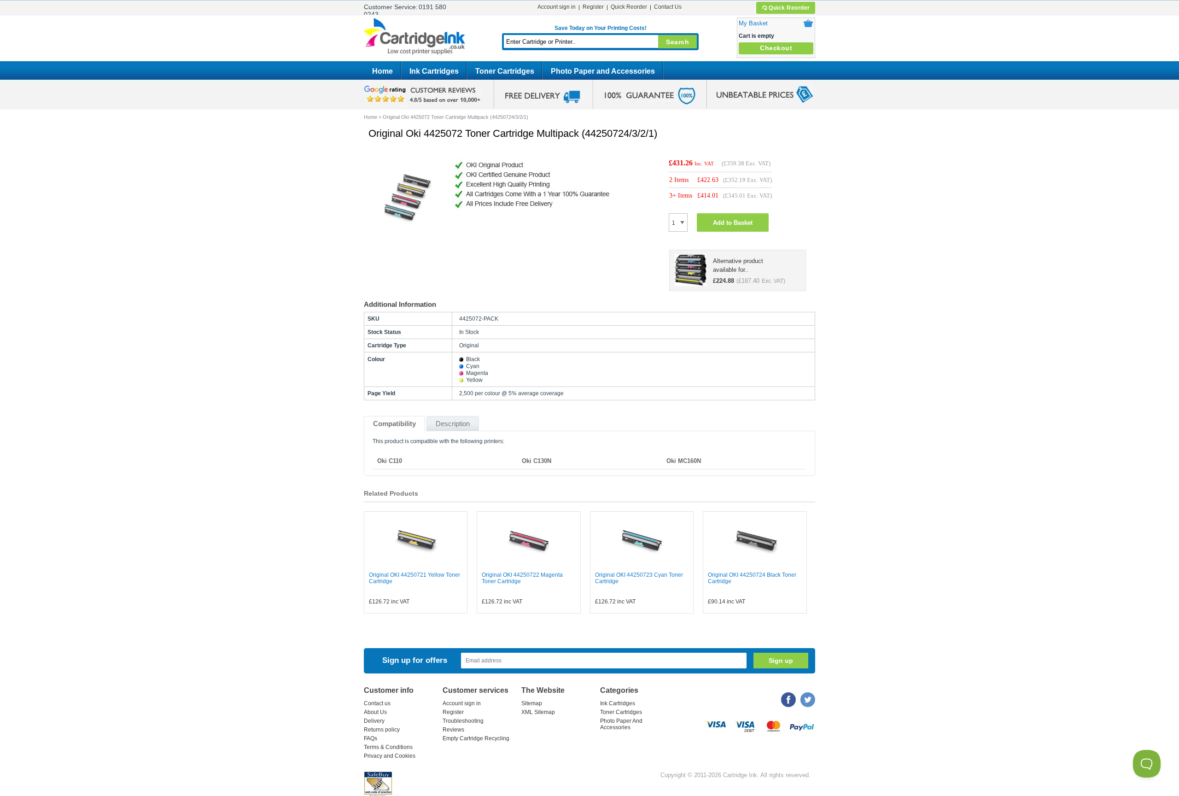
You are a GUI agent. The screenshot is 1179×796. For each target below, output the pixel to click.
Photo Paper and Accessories (603, 71)
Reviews (453, 729)
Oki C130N (536, 460)
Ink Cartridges (434, 71)
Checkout (776, 48)
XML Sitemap (538, 712)
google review (424, 94)
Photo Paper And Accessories (621, 724)
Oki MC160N (683, 460)
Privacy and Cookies (389, 756)
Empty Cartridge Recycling (476, 738)
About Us (375, 712)
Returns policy (382, 729)
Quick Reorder (789, 8)
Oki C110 (389, 460)
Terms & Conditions (388, 747)
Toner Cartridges (504, 71)
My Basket (753, 23)
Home (382, 71)
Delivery (374, 721)
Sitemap (531, 703)
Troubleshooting (463, 721)
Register (593, 7)
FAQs (370, 738)
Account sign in (556, 7)
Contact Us (668, 7)
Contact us (377, 703)
